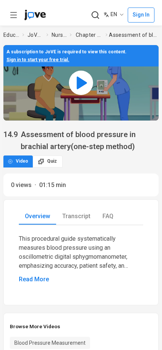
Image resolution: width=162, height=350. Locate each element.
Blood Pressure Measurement (50, 343)
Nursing (59, 35)
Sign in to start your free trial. (37, 59)
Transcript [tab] (76, 216)
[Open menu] (14, 15)
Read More (34, 279)
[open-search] (95, 15)
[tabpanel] (81, 259)
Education (11, 35)
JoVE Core (35, 35)
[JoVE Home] (35, 15)
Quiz (52, 161)
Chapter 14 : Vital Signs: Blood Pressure (89, 35)
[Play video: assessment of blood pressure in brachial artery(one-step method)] (81, 82)
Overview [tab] (37, 216)
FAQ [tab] (107, 216)
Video (22, 161)
